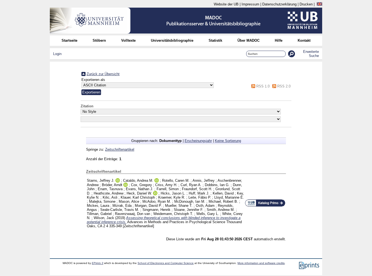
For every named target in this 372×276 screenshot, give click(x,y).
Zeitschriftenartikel (119, 149)
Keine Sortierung (228, 141)
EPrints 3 (97, 263)
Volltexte (128, 40)
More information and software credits (261, 263)
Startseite (69, 40)
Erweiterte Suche (311, 54)
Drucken (306, 4)
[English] (319, 4)
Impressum (250, 4)
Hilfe (278, 40)
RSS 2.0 (284, 86)
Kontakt (304, 40)
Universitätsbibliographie (172, 40)
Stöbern (99, 40)
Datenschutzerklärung (279, 4)
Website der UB (226, 4)
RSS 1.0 (263, 86)
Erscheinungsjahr (198, 141)
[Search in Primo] (265, 206)
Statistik (215, 40)
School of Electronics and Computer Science (166, 263)
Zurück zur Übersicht (103, 74)
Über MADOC (248, 40)
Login (57, 54)
